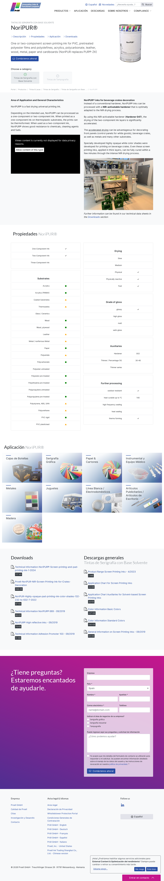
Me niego (139, 869)
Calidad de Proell (19, 809)
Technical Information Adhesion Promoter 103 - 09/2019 (45, 634)
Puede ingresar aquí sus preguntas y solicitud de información (113, 732)
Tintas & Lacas (34, 89)
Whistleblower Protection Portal (62, 813)
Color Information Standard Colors (106, 620)
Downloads (71, 36)
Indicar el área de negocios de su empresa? (105, 716)
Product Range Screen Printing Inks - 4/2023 (112, 571)
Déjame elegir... (100, 869)
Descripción (19, 36)
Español (93, 4)
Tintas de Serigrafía (51, 89)
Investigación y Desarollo (22, 818)
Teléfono (122, 705)
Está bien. (151, 869)
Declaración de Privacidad (59, 809)
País (89, 684)
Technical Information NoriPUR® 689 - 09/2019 (40, 611)
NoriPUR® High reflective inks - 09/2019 (36, 622)
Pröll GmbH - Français (57, 833)
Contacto (15, 822)
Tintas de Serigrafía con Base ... (74, 89)
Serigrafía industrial (98, 723)
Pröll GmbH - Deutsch (57, 829)
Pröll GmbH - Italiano (57, 842)
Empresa (90, 673)
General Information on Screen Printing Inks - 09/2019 (116, 631)
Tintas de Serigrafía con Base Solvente (25, 79)
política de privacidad (118, 764)
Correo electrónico (95, 705)
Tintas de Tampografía (57, 79)
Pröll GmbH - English (56, 825)
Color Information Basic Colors (104, 609)
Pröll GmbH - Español (57, 837)
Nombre (91, 695)
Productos (22, 89)
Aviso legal (52, 805)
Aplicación (54, 36)
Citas (13, 813)
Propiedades (37, 36)
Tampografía (95, 726)
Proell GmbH (17, 805)
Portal (13, 89)
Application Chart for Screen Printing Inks (110, 583)
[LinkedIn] (122, 805)
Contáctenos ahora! (26, 58)
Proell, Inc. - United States (59, 846)
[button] (62, 11)
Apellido (123, 695)
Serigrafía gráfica (97, 719)
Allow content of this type (29, 149)
